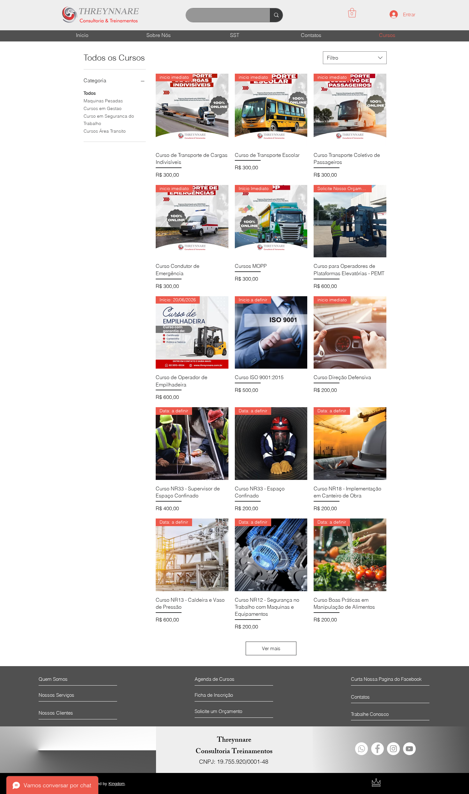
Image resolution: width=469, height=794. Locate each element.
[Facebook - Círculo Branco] (377, 748)
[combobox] (355, 57)
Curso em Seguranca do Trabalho (109, 120)
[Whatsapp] (361, 748)
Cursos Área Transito (105, 131)
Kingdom (116, 783)
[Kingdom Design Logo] (376, 782)
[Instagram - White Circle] (393, 748)
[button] (352, 13)
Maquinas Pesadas (103, 101)
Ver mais (271, 648)
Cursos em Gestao (103, 108)
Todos (90, 93)
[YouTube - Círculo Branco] (409, 748)
